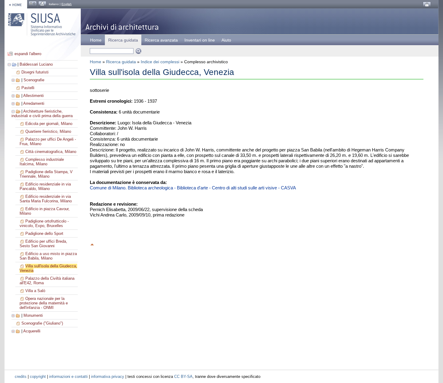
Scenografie (34, 80)
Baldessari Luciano (36, 64)
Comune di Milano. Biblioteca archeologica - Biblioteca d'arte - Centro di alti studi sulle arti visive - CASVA (193, 187)
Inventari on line (199, 40)
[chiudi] (13, 111)
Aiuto (226, 40)
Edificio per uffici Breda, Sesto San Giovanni (43, 243)
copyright (38, 376)
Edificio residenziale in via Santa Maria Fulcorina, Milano (46, 198)
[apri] (13, 80)
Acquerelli (31, 331)
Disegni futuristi (35, 72)
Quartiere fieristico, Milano (48, 131)
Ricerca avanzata (161, 40)
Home (96, 40)
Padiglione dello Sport (44, 233)
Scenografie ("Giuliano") (42, 323)
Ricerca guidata (121, 61)
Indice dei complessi (160, 61)
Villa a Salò (35, 290)
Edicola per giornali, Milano (48, 123)
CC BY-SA (183, 376)
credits (21, 376)
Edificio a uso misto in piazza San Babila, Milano (48, 255)
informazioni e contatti (68, 376)
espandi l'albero (27, 53)
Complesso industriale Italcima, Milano (42, 161)
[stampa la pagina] (42, 4)
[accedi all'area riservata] (427, 4)
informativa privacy (107, 376)
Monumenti (33, 315)
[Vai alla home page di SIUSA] (16, 4)
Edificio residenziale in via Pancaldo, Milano (45, 186)
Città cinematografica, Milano (50, 151)
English (66, 4)
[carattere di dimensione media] (33, 4)
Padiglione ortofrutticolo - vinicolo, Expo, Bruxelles (44, 223)
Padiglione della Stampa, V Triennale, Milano (46, 174)
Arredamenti (33, 103)
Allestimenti (33, 95)
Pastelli (27, 88)
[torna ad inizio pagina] (92, 243)
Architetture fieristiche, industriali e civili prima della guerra (42, 113)
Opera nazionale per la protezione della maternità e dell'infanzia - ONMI (44, 303)
